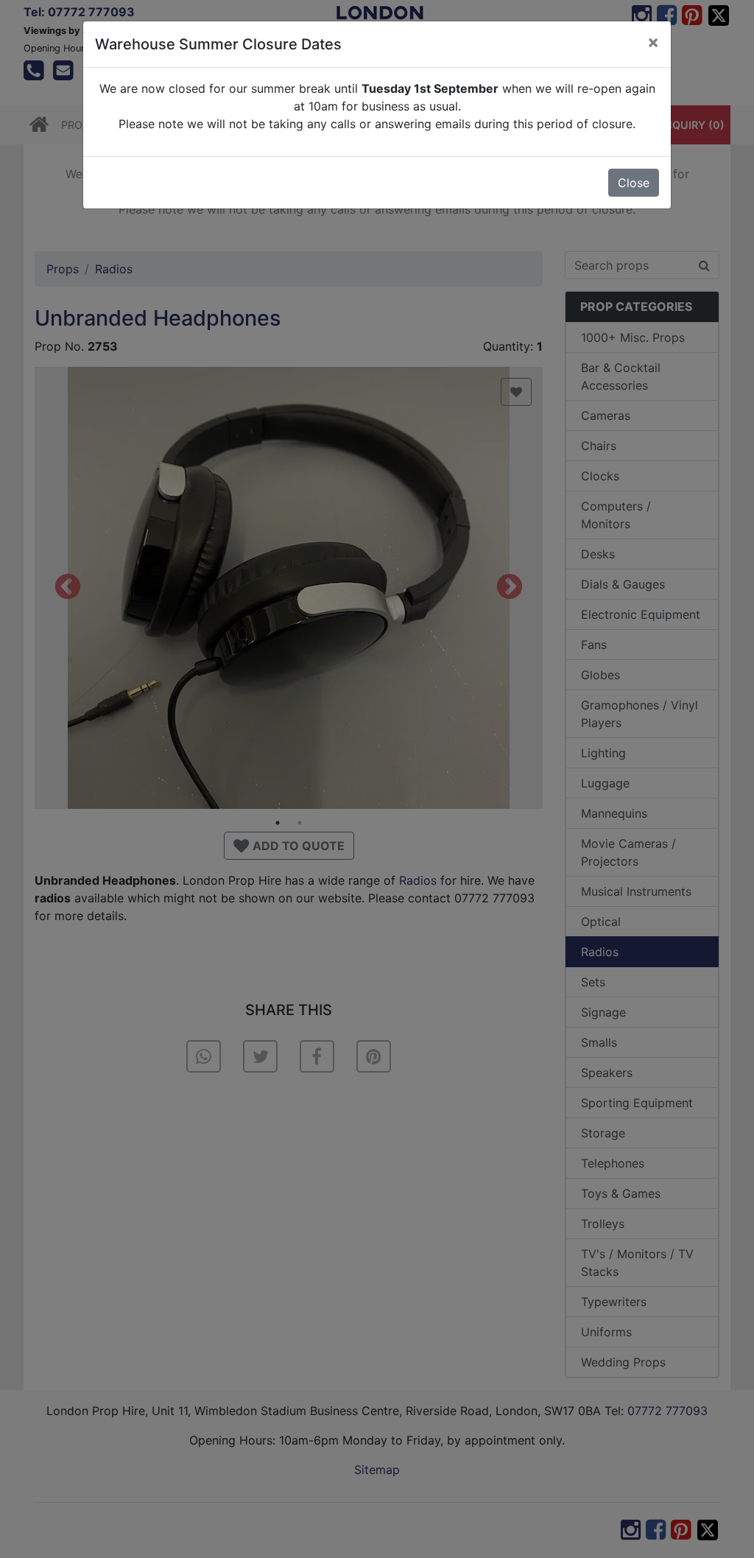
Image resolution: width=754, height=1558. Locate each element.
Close (633, 182)
